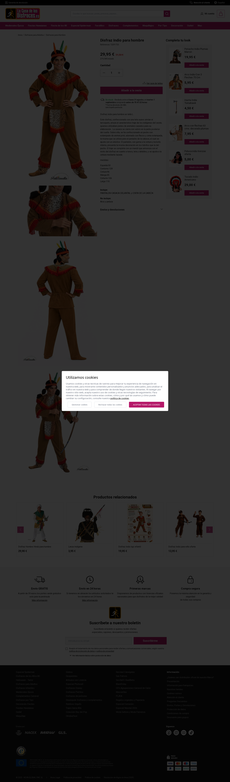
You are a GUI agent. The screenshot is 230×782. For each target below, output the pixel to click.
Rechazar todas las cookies (110, 404)
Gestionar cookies (79, 404)
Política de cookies (119, 398)
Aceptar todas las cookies (146, 404)
